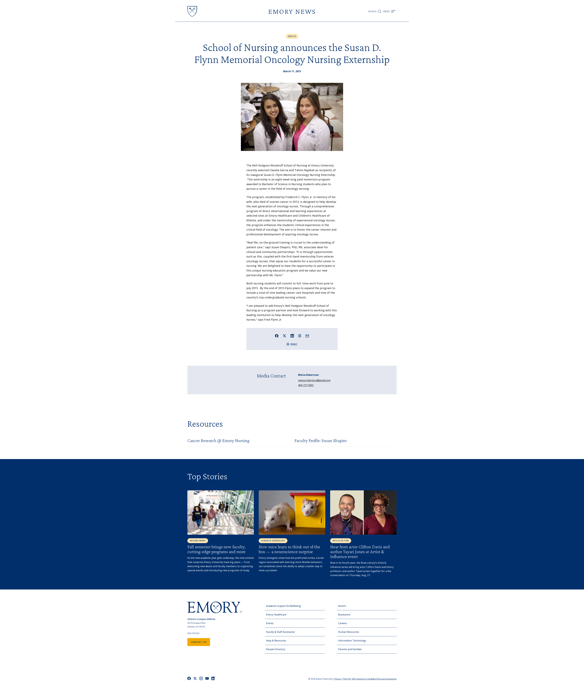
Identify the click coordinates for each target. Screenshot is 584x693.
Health (292, 36)
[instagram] (201, 679)
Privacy (338, 678)
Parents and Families (350, 649)
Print (294, 344)
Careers (342, 623)
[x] (195, 679)
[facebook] (189, 679)
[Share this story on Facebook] (276, 335)
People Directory (275, 649)
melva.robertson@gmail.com (314, 380)
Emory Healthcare (276, 614)
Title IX (347, 678)
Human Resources (348, 632)
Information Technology (352, 640)
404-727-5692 (306, 385)
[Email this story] (307, 336)
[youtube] (207, 679)
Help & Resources (276, 640)
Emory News (292, 11)
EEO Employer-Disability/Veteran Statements (374, 678)
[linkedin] (213, 679)
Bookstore (344, 614)
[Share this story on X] (284, 335)
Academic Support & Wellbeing (283, 606)
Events (270, 623)
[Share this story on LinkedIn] (292, 335)
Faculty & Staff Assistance (280, 632)
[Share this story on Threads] (299, 335)
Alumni (342, 606)
